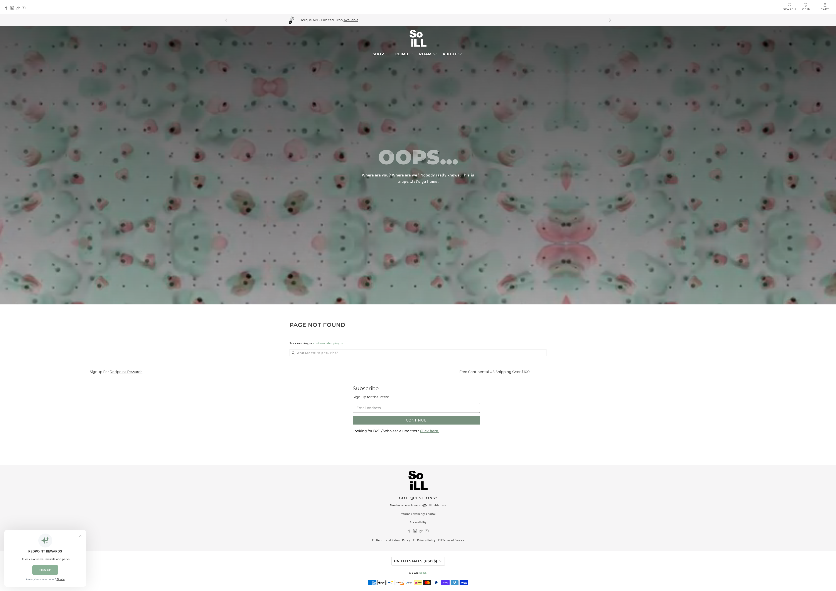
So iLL (422, 572)
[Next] (609, 20)
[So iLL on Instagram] (13, 8)
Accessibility (418, 522)
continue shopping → (328, 343)
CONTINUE (416, 420)
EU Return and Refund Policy (391, 540)
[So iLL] (418, 38)
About (450, 54)
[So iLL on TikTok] (19, 8)
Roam (425, 54)
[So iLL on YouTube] (25, 8)
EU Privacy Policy (424, 540)
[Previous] (226, 20)
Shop (378, 54)
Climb (401, 54)
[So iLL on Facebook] (7, 8)
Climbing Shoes (514, 371)
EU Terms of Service (451, 540)
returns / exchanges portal (418, 514)
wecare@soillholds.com (430, 505)
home (432, 181)
